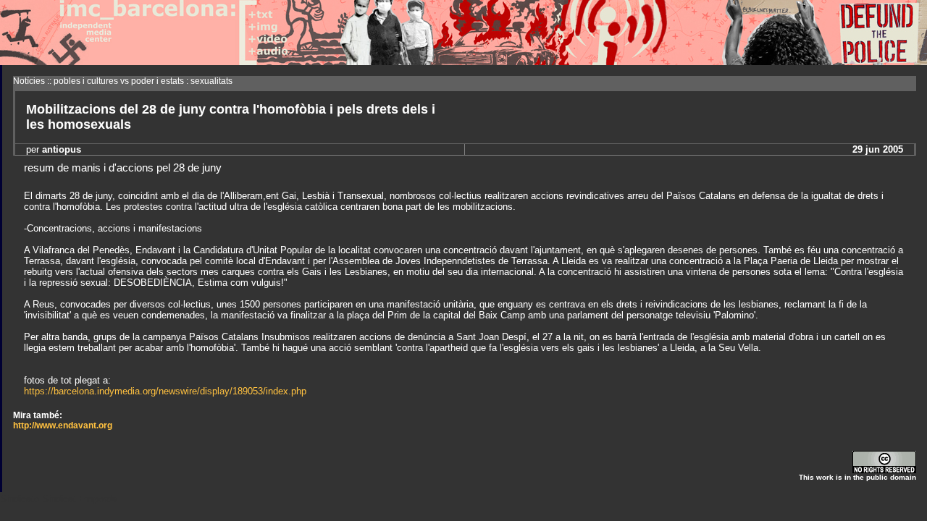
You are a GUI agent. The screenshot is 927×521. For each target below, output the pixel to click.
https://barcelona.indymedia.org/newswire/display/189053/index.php (165, 391)
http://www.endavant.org (62, 425)
